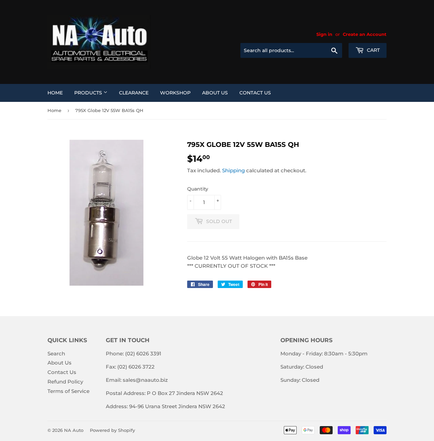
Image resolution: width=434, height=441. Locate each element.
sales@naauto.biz (145, 380)
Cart (373, 50)
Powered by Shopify (112, 430)
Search (56, 353)
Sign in (324, 34)
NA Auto (73, 430)
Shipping (233, 170)
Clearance (134, 93)
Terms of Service (68, 391)
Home (55, 93)
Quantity (197, 189)
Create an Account (365, 34)
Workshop (175, 93)
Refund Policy (65, 381)
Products (88, 93)
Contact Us (255, 93)
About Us (215, 93)
